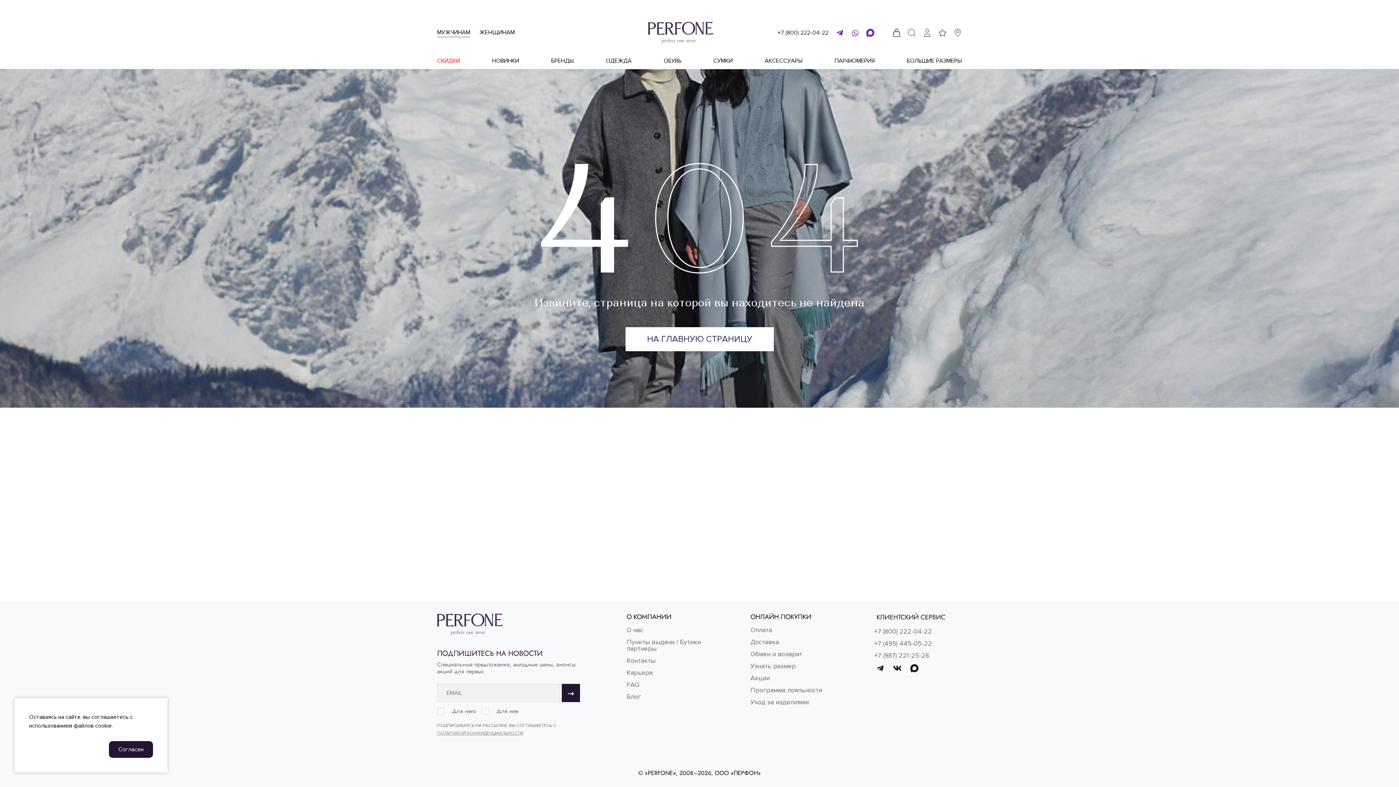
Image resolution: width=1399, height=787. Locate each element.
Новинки (505, 60)
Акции (760, 678)
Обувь (673, 60)
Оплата (761, 630)
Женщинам (497, 32)
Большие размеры (934, 60)
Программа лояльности (786, 690)
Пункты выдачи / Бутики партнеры (664, 645)
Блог (634, 697)
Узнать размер (773, 666)
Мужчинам (453, 32)
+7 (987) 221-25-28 (901, 655)
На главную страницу (699, 339)
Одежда (619, 60)
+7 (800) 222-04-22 (802, 32)
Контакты (641, 661)
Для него (464, 711)
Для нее (507, 711)
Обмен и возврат (776, 654)
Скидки (448, 60)
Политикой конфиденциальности (480, 733)
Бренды (562, 60)
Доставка (765, 642)
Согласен (131, 749)
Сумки (723, 60)
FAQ (633, 685)
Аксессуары (784, 60)
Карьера (640, 673)
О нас (635, 630)
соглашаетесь (110, 717)
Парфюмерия (855, 60)
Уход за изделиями (780, 702)
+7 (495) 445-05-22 (903, 643)
